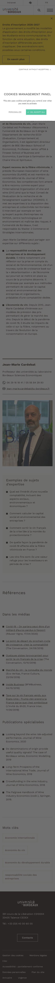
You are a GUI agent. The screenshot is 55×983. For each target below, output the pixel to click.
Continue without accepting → (35, 69)
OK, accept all (37, 112)
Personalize (15, 112)
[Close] (27, 491)
